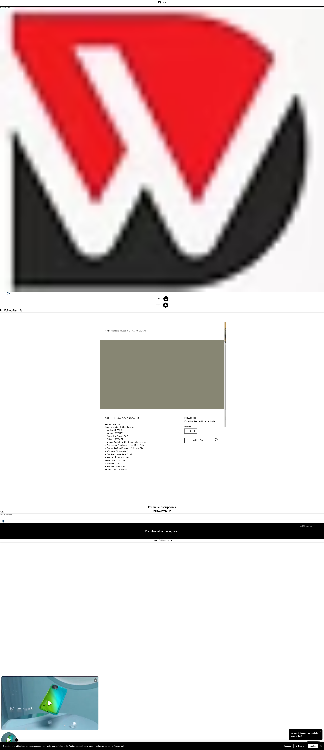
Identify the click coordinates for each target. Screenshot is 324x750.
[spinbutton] (190, 431)
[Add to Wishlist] (216, 440)
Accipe (313, 746)
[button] (10, 526)
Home (107, 331)
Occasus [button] (287, 746)
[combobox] (307, 526)
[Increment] (194, 431)
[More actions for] (10, 526)
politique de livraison (208, 421)
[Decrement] (186, 431)
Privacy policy (120, 746)
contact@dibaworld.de (162, 540)
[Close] (320, 746)
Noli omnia (300, 746)
